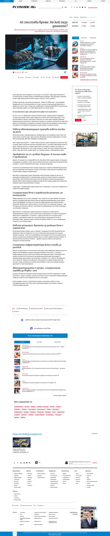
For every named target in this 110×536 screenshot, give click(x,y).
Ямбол (23, 417)
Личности (78, 479)
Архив (84, 120)
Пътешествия (79, 475)
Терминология (17, 494)
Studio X (59, 533)
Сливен (16, 414)
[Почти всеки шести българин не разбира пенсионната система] (17, 376)
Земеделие (16, 483)
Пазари (29, 479)
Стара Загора (39, 414)
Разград (48, 412)
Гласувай (78, 120)
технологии (16, 505)
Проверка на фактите (53, 512)
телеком (16, 311)
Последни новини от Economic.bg (88, 79)
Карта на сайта (52, 514)
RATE (88, 477)
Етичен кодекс (52, 516)
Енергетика (16, 479)
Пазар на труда (17, 487)
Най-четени (39, 342)
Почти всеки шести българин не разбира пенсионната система (39, 375)
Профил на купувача (24, 521)
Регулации (30, 485)
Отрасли (29, 475)
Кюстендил (41, 409)
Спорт (77, 483)
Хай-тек (64, 481)
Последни (22, 342)
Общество (48, 1)
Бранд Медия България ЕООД (25, 519)
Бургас (27, 406)
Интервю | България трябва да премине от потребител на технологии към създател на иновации (88, 52)
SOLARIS (88, 487)
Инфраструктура (17, 477)
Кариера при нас (38, 518)
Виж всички (94, 433)
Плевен (32, 412)
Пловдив (40, 412)
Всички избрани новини (60, 395)
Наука (77, 473)
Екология (52, 485)
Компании (30, 473)
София (30, 414)
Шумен (16, 417)
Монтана (56, 409)
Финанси (30, 481)
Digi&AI (64, 473)
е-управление (66, 477)
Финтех (64, 483)
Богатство (78, 477)
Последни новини (92, 7)
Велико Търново (42, 406)
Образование (53, 479)
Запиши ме (94, 462)
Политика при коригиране (40, 516)
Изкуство (78, 481)
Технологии (62, 1)
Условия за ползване (53, 518)
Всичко (103, 1)
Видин (52, 406)
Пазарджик (18, 412)
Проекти (89, 1)
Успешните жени (90, 485)
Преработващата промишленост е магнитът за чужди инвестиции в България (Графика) (44, 361)
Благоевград (18, 406)
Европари (16, 475)
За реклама (22, 512)
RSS (39, 462)
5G (35, 505)
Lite (75, 1)
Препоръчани (57, 342)
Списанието (16, 498)
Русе (54, 412)
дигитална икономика (27, 505)
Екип (21, 514)
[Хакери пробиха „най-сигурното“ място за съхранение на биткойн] (22, 442)
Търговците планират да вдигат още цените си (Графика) (38, 382)
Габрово (17, 409)
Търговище (50, 414)
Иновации (30, 477)
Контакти (22, 516)
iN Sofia (88, 483)
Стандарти (39, 475)
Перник (26, 412)
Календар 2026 (90, 473)
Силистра (60, 412)
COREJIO (88, 479)
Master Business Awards (92, 481)
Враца (58, 406)
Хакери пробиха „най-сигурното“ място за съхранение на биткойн (20, 450)
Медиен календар (38, 524)
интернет (41, 505)
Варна (33, 406)
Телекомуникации (67, 475)
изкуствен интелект (37, 308)
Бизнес (20, 1)
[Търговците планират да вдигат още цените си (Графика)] (17, 383)
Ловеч (49, 409)
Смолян (24, 414)
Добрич (24, 409)
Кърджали (32, 409)
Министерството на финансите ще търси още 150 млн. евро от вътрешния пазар (86, 144)
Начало (70, 17)
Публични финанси (84, 140)
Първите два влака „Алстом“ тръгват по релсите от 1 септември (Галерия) (88, 44)
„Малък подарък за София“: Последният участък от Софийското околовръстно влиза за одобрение (44, 390)
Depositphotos (58, 534)
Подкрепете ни (37, 521)
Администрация (53, 487)
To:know (15, 496)
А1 (14, 308)
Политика (52, 473)
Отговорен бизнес (41, 477)
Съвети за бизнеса (41, 473)
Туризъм (16, 485)
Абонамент (36, 514)
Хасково (58, 414)
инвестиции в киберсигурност (54, 308)
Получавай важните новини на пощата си (80, 461)
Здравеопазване (54, 481)
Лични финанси (53, 475)
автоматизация (23, 308)
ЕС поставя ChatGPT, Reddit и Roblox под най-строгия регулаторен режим (88, 68)
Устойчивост (34, 1)
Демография (53, 477)
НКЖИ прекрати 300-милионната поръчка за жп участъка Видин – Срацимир (43, 368)
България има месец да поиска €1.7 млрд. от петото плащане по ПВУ (40, 354)
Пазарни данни (17, 499)
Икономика (7, 1)
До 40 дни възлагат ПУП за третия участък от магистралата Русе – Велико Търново (43, 347)
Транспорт (16, 481)
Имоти (29, 483)
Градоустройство (54, 483)
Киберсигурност (83, 17)
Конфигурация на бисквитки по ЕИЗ (53, 522)
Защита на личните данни (40, 512)
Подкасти (89, 475)
